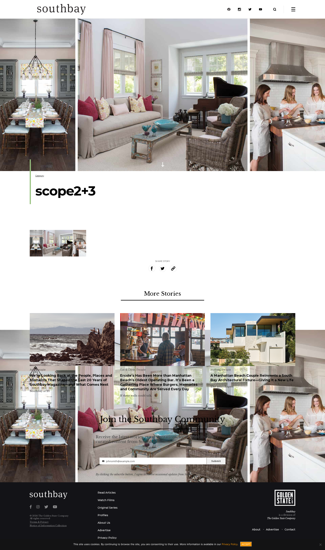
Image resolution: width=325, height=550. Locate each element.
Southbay (290, 511)
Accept (246, 544)
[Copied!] (173, 268)
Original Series (108, 507)
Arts (32, 369)
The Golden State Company (281, 518)
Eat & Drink (127, 369)
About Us (104, 522)
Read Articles (107, 492)
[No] (320, 544)
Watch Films (106, 500)
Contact (290, 529)
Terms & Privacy (39, 522)
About (256, 529)
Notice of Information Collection (48, 525)
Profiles (103, 515)
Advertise (104, 530)
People (41, 369)
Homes (215, 369)
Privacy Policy (107, 537)
